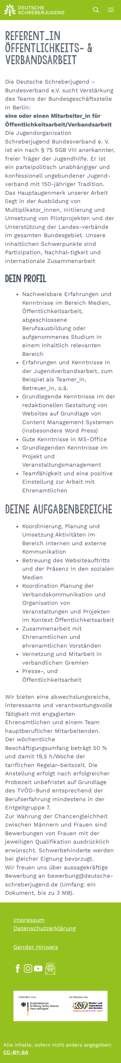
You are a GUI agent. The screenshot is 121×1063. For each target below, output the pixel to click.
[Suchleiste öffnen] (95, 10)
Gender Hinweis (35, 947)
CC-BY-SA (15, 1052)
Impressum (29, 919)
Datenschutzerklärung (44, 928)
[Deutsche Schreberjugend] (34, 10)
